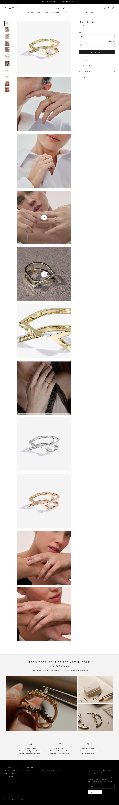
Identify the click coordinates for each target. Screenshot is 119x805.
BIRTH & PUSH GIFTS (52, 12)
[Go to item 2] (7, 29)
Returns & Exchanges (10, 770)
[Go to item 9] (7, 76)
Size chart (111, 41)
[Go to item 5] (7, 49)
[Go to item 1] (7, 23)
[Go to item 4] (7, 43)
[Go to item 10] (7, 83)
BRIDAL (39, 12)
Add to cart (96, 52)
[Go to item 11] (7, 89)
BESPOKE (67, 12)
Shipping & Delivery (10, 773)
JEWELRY (29, 12)
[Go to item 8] (7, 69)
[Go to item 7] (7, 63)
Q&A (28, 770)
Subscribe (94, 792)
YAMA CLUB (89, 12)
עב (5, 7)
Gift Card (30, 767)
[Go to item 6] (7, 56)
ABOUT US (77, 12)
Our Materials (8, 776)
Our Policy (7, 767)
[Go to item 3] (7, 36)
